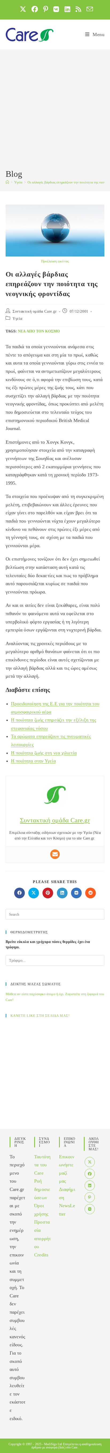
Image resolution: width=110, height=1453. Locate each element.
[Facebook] (90, 1174)
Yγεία (17, 319)
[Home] (7, 182)
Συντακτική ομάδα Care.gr (35, 311)
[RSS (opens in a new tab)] (78, 9)
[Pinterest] (90, 1197)
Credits (41, 1255)
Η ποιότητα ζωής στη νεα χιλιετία (44, 753)
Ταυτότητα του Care (42, 1165)
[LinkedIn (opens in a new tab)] (67, 9)
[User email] (55, 854)
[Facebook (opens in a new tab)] (35, 9)
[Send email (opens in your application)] (88, 9)
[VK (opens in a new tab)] (56, 9)
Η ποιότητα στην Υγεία (33, 761)
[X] (90, 1162)
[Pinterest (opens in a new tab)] (46, 9)
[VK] (90, 1209)
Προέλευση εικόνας (55, 261)
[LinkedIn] (90, 1185)
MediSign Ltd (53, 1444)
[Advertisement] (55, 110)
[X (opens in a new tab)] (23, 9)
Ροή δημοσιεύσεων (42, 1189)
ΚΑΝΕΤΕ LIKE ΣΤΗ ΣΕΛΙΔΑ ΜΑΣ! (40, 1016)
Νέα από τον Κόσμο (39, 331)
